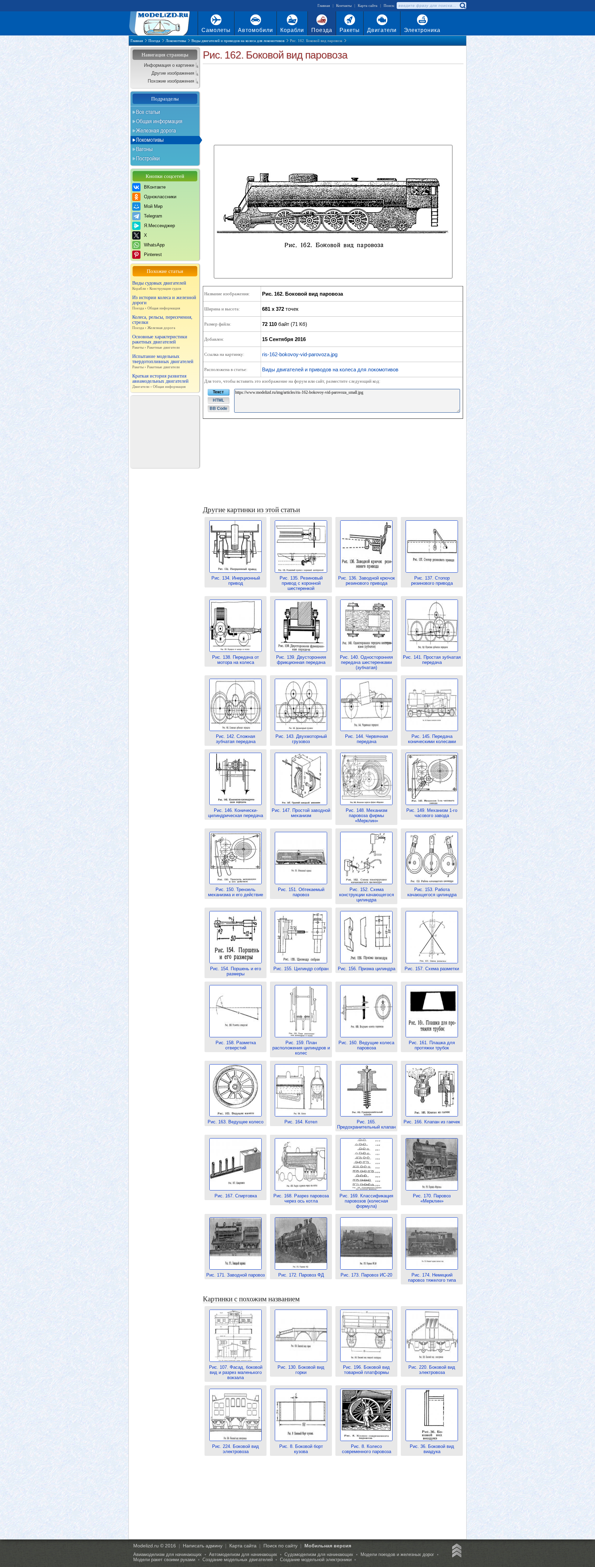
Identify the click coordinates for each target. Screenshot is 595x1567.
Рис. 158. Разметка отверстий (236, 1045)
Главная (323, 5)
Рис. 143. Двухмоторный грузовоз (301, 739)
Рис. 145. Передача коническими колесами (432, 739)
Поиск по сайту (280, 1545)
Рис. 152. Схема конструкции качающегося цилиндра (366, 894)
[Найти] (462, 5)
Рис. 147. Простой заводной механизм (301, 813)
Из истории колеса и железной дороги (164, 302)
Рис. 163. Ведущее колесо (235, 1121)
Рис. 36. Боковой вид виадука (432, 1449)
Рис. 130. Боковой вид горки (301, 1370)
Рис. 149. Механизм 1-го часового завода (431, 813)
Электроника (422, 30)
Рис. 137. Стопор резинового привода (432, 580)
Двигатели (382, 30)
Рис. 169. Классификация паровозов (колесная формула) (366, 1201)
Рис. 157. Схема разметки (432, 968)
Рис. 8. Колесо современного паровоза (366, 1449)
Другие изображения (173, 73)
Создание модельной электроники (316, 1559)
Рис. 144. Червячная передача (366, 739)
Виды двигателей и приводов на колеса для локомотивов (330, 369)
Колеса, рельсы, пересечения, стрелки (162, 322)
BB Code (218, 408)
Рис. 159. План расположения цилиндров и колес (301, 1048)
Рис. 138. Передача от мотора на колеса (235, 660)
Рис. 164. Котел (300, 1121)
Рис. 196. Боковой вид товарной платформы (366, 1370)
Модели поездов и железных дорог (397, 1554)
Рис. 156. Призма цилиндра (366, 968)
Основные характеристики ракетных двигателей (159, 341)
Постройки (148, 158)
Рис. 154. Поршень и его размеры (235, 971)
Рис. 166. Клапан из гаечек (432, 1121)
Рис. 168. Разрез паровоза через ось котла (301, 1198)
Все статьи (148, 112)
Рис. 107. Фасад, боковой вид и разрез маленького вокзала (235, 1372)
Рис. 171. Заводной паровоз (235, 1275)
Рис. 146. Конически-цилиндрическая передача (235, 813)
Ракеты (350, 30)
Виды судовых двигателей (159, 285)
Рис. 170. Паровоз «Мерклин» (432, 1198)
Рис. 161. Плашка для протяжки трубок (432, 1045)
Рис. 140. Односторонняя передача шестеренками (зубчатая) (366, 662)
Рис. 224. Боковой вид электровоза (235, 1449)
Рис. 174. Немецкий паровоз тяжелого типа (432, 1277)
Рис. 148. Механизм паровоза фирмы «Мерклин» (366, 815)
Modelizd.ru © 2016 (154, 1545)
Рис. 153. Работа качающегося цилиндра (432, 892)
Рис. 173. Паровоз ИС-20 (366, 1275)
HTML (218, 400)
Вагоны (144, 149)
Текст (218, 392)
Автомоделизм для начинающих (243, 1554)
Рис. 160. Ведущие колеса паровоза (366, 1045)
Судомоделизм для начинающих (318, 1554)
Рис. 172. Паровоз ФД (301, 1275)
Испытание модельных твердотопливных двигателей (163, 361)
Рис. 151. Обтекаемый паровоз (301, 892)
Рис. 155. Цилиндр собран (300, 968)
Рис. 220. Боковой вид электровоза (431, 1370)
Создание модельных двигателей (237, 1559)
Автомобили (255, 30)
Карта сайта (367, 5)
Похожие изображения (171, 81)
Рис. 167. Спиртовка (236, 1195)
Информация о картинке (169, 65)
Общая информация (159, 121)
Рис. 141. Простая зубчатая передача (432, 660)
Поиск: (389, 5)
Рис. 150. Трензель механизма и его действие (235, 892)
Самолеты (216, 30)
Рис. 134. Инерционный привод (235, 580)
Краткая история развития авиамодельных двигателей (160, 381)
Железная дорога (156, 130)
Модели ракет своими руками (164, 1559)
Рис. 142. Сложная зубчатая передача (235, 739)
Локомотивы (150, 140)
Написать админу (202, 1545)
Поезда (321, 30)
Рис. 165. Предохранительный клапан (366, 1124)
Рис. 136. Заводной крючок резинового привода (366, 580)
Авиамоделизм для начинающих (167, 1554)
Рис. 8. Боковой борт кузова (301, 1449)
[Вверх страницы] (455, 1551)
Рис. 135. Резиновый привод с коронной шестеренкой (301, 583)
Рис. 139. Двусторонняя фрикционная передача (301, 660)
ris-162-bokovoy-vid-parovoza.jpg (299, 354)
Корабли (292, 30)
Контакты (344, 5)
